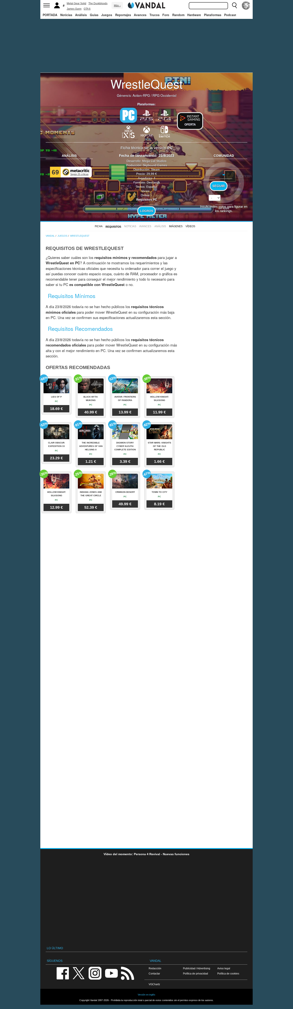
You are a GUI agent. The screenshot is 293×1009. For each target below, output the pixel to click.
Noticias (66, 15)
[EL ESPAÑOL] (246, 5)
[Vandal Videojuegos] (146, 5)
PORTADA (50, 15)
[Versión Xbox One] (146, 131)
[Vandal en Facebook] (62, 972)
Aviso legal (223, 968)
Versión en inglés (146, 994)
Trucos (155, 15)
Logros (146, 211)
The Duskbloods (97, 3)
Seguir (218, 186)
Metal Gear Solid (76, 3)
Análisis (81, 15)
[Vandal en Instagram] (95, 972)
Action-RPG (141, 95)
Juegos (106, 15)
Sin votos (223, 208)
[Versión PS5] (146, 115)
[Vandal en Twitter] (79, 972)
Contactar (154, 973)
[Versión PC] (128, 115)
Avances (140, 15)
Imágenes (176, 226)
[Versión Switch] (164, 131)
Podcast (230, 15)
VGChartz (154, 984)
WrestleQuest (146, 83)
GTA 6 (87, 8)
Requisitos (113, 226)
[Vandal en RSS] (127, 972)
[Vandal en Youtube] (111, 972)
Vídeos (190, 226)
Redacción (155, 968)
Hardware (194, 15)
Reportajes (123, 15)
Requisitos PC (146, 199)
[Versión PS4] (164, 115)
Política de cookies (228, 973)
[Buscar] (234, 5)
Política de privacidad (195, 973)
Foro (165, 15)
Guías (94, 15)
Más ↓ (117, 5)
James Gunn (74, 8)
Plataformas (212, 15)
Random (178, 15)
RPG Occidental (164, 95)
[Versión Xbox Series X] (128, 131)
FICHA (99, 226)
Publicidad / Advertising (196, 968)
